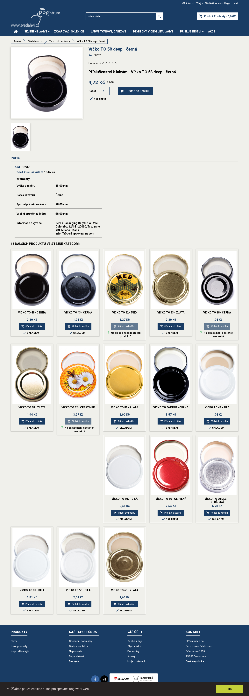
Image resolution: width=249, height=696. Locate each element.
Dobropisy (133, 651)
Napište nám (76, 651)
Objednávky (134, 646)
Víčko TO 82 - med (124, 312)
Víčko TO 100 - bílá (124, 498)
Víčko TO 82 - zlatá (124, 407)
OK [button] (230, 689)
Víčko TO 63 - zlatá (124, 590)
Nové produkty (19, 646)
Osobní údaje (134, 641)
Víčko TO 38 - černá (217, 312)
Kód (91, 55)
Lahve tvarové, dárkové (108, 31)
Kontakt (193, 632)
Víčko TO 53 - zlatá (170, 312)
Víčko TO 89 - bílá (32, 590)
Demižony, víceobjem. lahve (153, 31)
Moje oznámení (136, 661)
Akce (211, 31)
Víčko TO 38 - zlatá (32, 407)
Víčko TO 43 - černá (78, 312)
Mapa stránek (76, 656)
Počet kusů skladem (29, 172)
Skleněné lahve (35, 31)
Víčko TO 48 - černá (32, 312)
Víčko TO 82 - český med (78, 407)
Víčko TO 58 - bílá (78, 590)
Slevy (14, 641)
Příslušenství (190, 31)
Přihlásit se (210, 3)
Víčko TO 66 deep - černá (170, 407)
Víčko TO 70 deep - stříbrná (217, 500)
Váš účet (134, 632)
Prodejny (74, 661)
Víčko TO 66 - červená (170, 498)
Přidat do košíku (135, 91)
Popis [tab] (15, 158)
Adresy (131, 656)
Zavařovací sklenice (69, 31)
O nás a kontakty (78, 646)
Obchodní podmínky (80, 641)
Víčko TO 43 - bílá (217, 407)
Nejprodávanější (20, 651)
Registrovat (231, 3)
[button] (92, 689)
